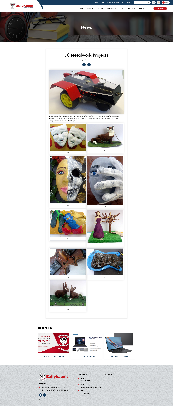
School (89, 8)
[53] (68, 137)
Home (81, 8)
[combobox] (141, 2)
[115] (105, 262)
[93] (105, 226)
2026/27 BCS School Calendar (53, 356)
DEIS (121, 8)
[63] (68, 294)
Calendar (100, 8)
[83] (68, 223)
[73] (105, 180)
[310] (105, 136)
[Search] (149, 2)
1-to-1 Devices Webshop (86, 356)
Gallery (130, 8)
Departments (110, 8)
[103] (68, 262)
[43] (68, 179)
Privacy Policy (62, 400)
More (140, 8)
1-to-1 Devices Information (119, 356)
